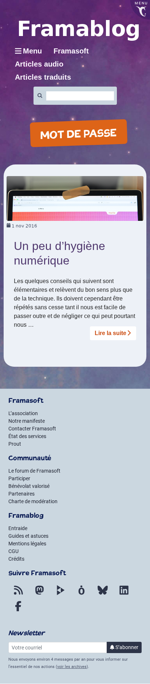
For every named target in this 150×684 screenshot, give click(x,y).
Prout (14, 444)
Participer (19, 478)
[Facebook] (18, 610)
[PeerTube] (60, 594)
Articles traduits (43, 77)
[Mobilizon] (82, 594)
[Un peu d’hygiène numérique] (75, 198)
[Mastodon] (39, 594)
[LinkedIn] (124, 594)
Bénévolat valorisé (29, 486)
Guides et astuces (28, 536)
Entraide (17, 528)
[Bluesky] (103, 594)
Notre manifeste (26, 421)
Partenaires (21, 494)
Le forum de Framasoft (34, 471)
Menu (32, 51)
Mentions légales (27, 543)
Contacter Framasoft (32, 429)
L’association (23, 413)
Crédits (16, 559)
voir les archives (72, 666)
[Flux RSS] (18, 594)
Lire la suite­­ (110, 333)
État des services (27, 436)
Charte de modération (33, 501)
